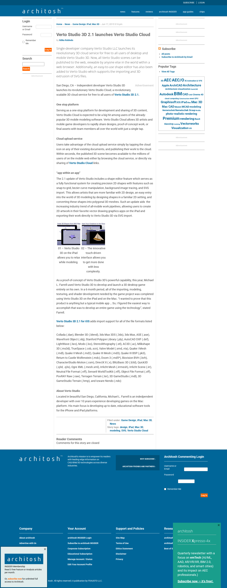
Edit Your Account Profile (80, 564)
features (135, 11)
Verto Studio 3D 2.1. (126, 94)
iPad (89, 24)
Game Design (79, 24)
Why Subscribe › (148, 459)
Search (26, 69)
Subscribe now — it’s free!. (195, 581)
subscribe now (15, 579)
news (122, 11)
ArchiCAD (176, 85)
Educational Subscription (80, 554)
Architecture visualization (178, 89)
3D (162, 80)
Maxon (178, 107)
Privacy (119, 559)
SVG (123, 430)
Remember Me (31, 42)
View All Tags (168, 71)
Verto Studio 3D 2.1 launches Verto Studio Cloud (103, 34)
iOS (179, 102)
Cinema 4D (198, 94)
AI (186, 80)
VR (190, 128)
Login (201, 2)
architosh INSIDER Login (80, 538)
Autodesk (166, 94)
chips (202, 11)
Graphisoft (168, 102)
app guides (188, 11)
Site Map (120, 538)
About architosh (27, 538)
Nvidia (198, 110)
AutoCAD (194, 89)
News (67, 24)
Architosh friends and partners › (139, 466)
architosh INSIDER (168, 11)
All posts (166, 54)
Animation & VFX (194, 81)
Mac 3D (95, 24)
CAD (185, 94)
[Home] (42, 12)
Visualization (180, 128)
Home (59, 24)
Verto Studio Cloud (81, 163)
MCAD (185, 106)
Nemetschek (168, 110)
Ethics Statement (124, 548)
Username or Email (26, 28)
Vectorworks (189, 123)
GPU (196, 98)
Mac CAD (168, 106)
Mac (189, 102)
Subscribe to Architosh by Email (177, 57)
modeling (115, 430)
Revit (197, 119)
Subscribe (189, 2)
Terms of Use (122, 543)
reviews (149, 11)
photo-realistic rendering (181, 113)
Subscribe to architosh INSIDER (83, 543)
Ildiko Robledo (66, 40)
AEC (167, 80)
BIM (178, 93)
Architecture (192, 85)
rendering (187, 119)
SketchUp (169, 124)
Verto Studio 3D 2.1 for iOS (73, 321)
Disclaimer (121, 554)
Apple (165, 85)
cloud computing (172, 98)
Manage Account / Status (80, 559)
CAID (190, 95)
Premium (171, 118)
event (192, 98)
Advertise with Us (27, 543)
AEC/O (178, 80)
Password (26, 34)
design (123, 427)
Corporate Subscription (79, 548)
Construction (184, 99)
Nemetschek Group (185, 110)
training (177, 124)
